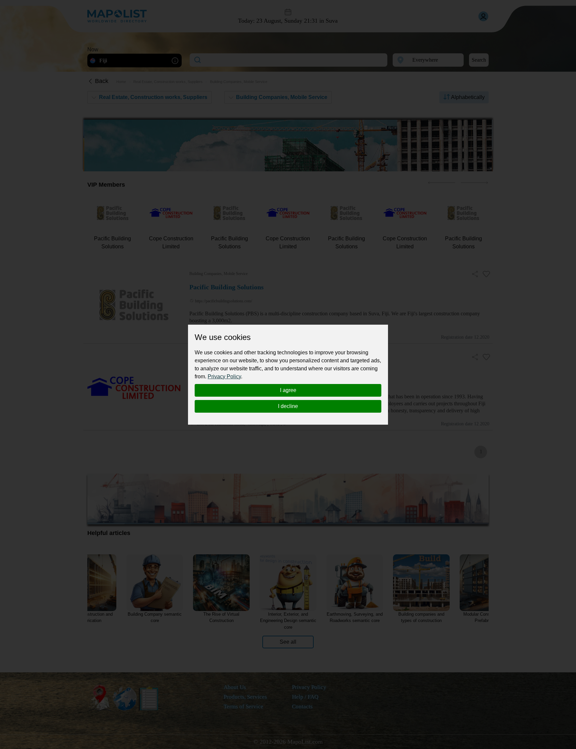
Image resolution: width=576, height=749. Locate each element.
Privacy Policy (224, 376)
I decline (288, 406)
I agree (288, 390)
